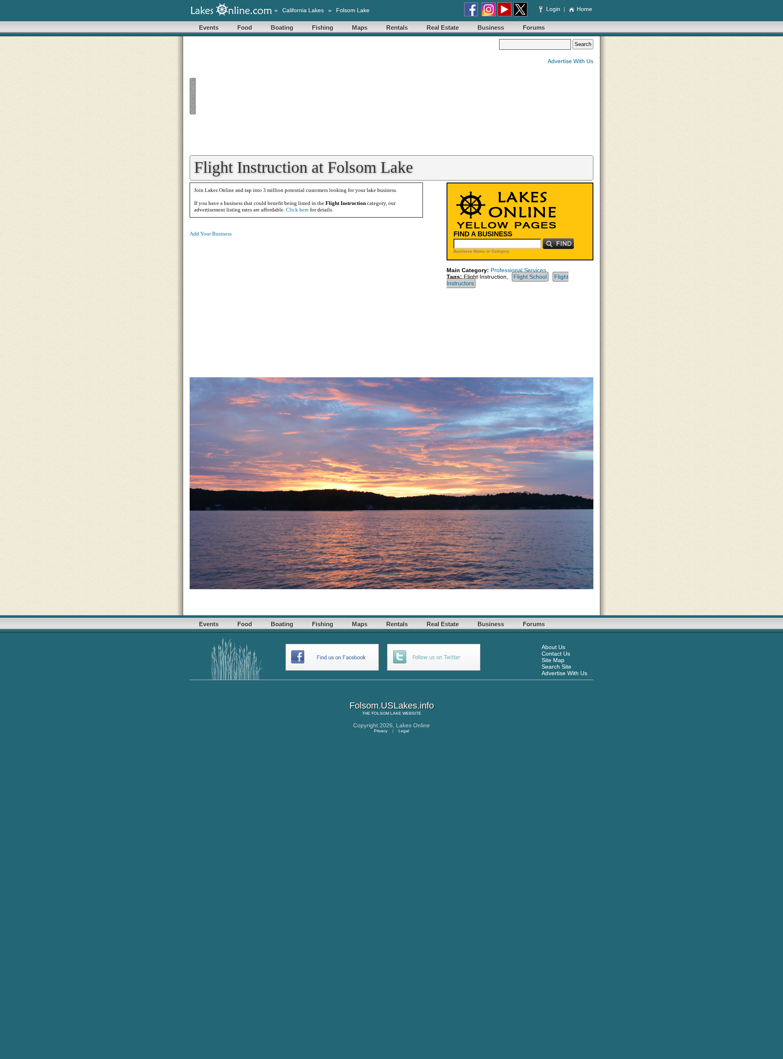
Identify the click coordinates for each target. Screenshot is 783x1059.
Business (491, 27)
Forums (534, 27)
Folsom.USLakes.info (391, 705)
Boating (282, 27)
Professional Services (518, 270)
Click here (297, 210)
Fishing (322, 27)
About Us (553, 647)
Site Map (553, 660)
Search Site (556, 666)
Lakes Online (413, 725)
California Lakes (303, 10)
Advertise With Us (570, 61)
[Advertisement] (344, 96)
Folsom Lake (352, 10)
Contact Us (556, 653)
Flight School (530, 276)
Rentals (397, 27)
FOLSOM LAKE (386, 713)
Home (584, 9)
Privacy (380, 731)
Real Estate (443, 27)
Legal (403, 731)
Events (209, 27)
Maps (359, 27)
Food (244, 27)
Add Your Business (211, 234)
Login (553, 9)
